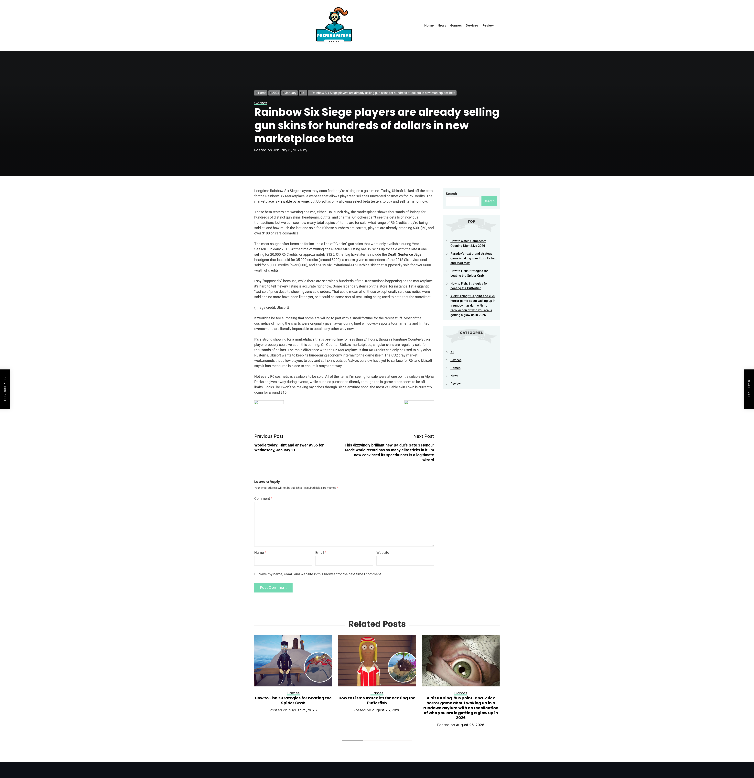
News (442, 25)
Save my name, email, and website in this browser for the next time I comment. (320, 574)
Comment (263, 498)
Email (320, 552)
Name (260, 552)
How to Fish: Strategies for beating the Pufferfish (377, 700)
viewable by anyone (293, 201)
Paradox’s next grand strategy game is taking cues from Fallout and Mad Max (473, 258)
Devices (472, 25)
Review (488, 25)
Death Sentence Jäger (405, 254)
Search (451, 194)
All (452, 352)
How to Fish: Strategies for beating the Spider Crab (293, 700)
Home (429, 25)
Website (382, 552)
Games (456, 25)
